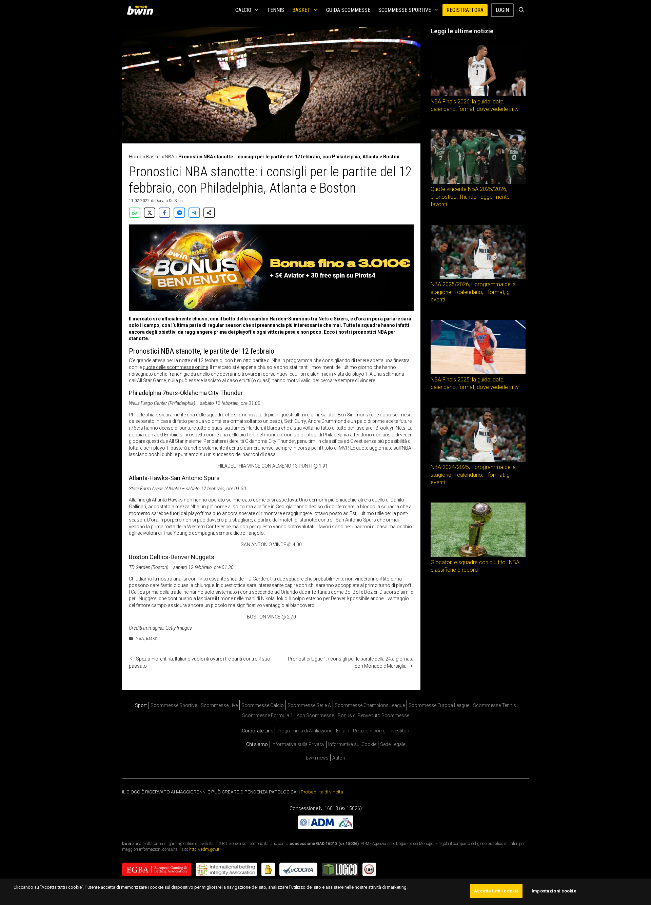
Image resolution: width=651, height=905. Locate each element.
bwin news (317, 758)
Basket (301, 10)
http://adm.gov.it (204, 849)
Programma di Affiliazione (304, 730)
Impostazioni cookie (554, 890)
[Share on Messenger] (179, 213)
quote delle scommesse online (175, 367)
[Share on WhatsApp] (134, 213)
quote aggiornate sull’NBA (383, 448)
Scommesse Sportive (404, 10)
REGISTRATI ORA (465, 10)
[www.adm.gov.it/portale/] (325, 827)
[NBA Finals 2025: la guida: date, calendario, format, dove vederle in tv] (478, 372)
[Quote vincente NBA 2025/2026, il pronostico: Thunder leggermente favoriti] (478, 182)
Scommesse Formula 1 (267, 715)
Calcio (243, 10)
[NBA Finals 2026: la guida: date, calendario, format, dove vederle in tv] (478, 94)
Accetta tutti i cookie (496, 890)
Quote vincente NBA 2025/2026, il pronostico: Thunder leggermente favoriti (471, 197)
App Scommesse (315, 715)
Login (502, 10)
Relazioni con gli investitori (381, 730)
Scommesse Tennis (494, 705)
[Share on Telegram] (194, 213)
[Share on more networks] (209, 213)
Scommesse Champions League (370, 705)
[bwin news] (141, 10)
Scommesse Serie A (309, 705)
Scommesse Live (219, 705)
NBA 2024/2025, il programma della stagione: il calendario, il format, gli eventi (473, 475)
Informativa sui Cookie (352, 744)
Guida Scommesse (348, 10)
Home (135, 156)
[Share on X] (149, 213)
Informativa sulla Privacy (298, 744)
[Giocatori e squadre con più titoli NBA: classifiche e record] (478, 555)
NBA (169, 156)
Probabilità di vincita (322, 791)
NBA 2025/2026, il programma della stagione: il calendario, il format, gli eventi (473, 292)
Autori (338, 758)
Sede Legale (392, 744)
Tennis (275, 10)
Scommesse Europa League (439, 705)
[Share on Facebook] (164, 213)
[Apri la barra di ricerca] (521, 10)
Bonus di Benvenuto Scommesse (373, 715)
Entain (342, 730)
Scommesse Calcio (262, 705)
